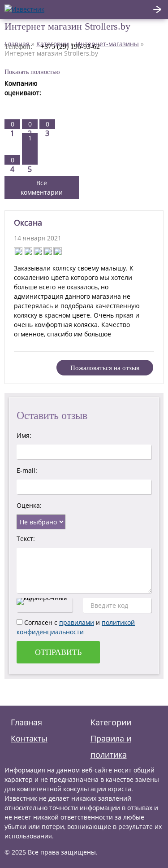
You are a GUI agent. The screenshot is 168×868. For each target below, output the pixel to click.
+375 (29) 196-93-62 (70, 46)
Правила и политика (110, 746)
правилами (76, 622)
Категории (110, 722)
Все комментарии (42, 187)
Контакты (29, 738)
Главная (26, 722)
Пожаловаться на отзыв (104, 367)
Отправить (58, 652)
